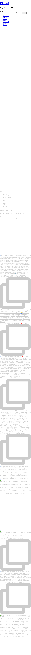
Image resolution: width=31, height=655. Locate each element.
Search (5, 25)
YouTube (5, 204)
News (4, 20)
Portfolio (5, 194)
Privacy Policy (7, 197)
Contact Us (6, 22)
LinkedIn (5, 206)
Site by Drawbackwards (6, 210)
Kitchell (4, 3)
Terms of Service (7, 196)
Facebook (5, 203)
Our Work (6, 16)
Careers (5, 19)
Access (5, 23)
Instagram (5, 200)
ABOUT (5, 17)
